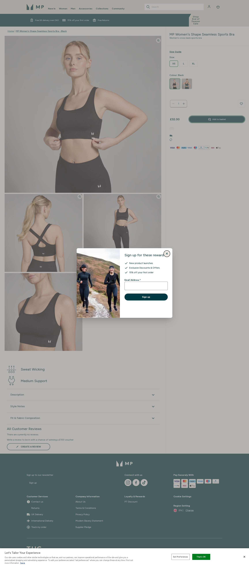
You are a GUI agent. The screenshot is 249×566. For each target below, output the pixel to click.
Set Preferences (180, 557)
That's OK (201, 557)
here (22, 563)
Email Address (132, 280)
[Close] (244, 557)
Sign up (146, 297)
